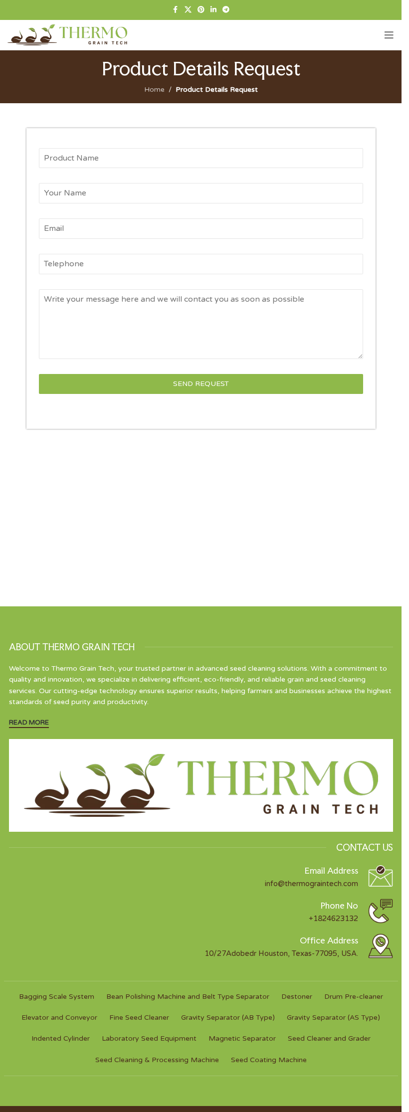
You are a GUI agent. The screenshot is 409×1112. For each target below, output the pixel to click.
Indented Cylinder (60, 1038)
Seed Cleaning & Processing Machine (157, 1060)
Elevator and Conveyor (59, 1017)
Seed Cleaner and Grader (329, 1038)
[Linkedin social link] (213, 10)
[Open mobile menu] (389, 35)
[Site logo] (67, 34)
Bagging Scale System (56, 996)
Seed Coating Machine (269, 1060)
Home (154, 89)
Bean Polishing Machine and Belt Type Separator (187, 996)
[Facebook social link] (176, 10)
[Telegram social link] (225, 10)
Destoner (296, 996)
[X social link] (188, 10)
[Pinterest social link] (201, 10)
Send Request (201, 383)
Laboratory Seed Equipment (149, 1038)
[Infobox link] (201, 876)
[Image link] (201, 784)
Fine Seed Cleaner (139, 1017)
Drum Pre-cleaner (353, 996)
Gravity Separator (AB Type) (228, 1017)
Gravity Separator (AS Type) (333, 1017)
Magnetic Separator (242, 1038)
